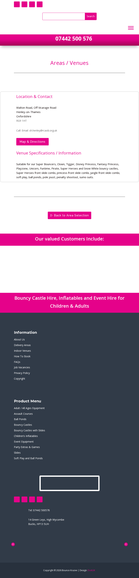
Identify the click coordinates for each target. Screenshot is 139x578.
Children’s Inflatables (26, 436)
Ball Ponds (20, 419)
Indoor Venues (22, 350)
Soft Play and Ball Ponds (28, 458)
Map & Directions (32, 141)
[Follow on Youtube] (32, 4)
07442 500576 (41, 510)
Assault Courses (23, 413)
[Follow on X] (24, 4)
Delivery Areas (22, 345)
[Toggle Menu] (131, 28)
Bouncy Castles (23, 424)
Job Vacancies (22, 367)
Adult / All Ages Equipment (29, 408)
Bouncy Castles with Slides (29, 430)
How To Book (22, 356)
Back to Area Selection (71, 215)
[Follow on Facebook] (17, 4)
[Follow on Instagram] (40, 4)
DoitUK (91, 570)
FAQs (17, 362)
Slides (17, 452)
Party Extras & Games (27, 447)
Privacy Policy (22, 373)
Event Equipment (24, 441)
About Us (19, 339)
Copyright (19, 378)
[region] (69, 269)
